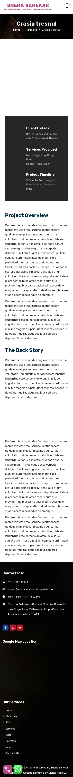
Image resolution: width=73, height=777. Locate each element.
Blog (8, 734)
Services (10, 728)
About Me (11, 716)
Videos (9, 747)
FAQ (7, 722)
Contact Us (12, 753)
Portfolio (31, 29)
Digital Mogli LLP (58, 772)
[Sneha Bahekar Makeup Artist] (28, 7)
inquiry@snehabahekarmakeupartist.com (31, 589)
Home (17, 29)
